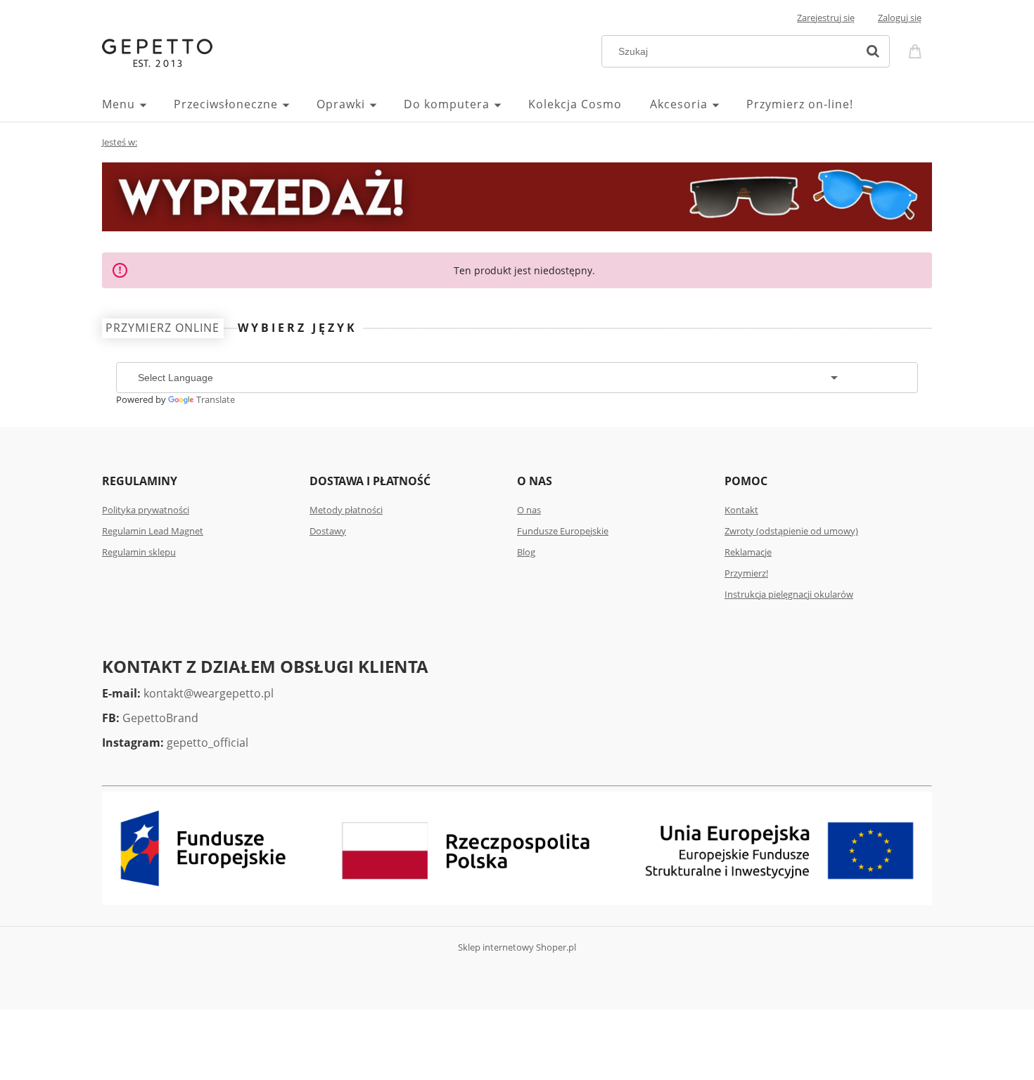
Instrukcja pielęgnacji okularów (789, 594)
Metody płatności (346, 509)
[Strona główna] (157, 51)
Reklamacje (748, 552)
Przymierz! (746, 573)
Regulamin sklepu (139, 552)
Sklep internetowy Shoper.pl (517, 947)
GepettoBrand (160, 718)
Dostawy (327, 531)
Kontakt (741, 509)
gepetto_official (207, 742)
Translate (215, 399)
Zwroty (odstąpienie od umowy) (791, 531)
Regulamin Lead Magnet (152, 531)
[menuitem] (138, 104)
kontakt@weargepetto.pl (208, 693)
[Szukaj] (873, 51)
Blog (526, 552)
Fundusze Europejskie (562, 531)
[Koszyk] (917, 50)
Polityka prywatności (145, 509)
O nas (529, 509)
